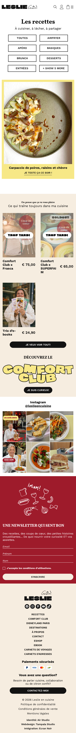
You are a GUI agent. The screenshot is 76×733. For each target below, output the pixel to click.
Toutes (22, 38)
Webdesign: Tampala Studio (38, 724)
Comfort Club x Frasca (9, 264)
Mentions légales (38, 713)
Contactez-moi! (38, 690)
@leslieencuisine (38, 406)
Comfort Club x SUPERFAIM (48, 266)
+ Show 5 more (54, 68)
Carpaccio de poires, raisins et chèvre (38, 168)
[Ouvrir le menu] (72, 7)
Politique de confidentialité (38, 704)
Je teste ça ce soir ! (38, 172)
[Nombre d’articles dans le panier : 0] (67, 7)
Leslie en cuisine (43, 699)
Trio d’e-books (9, 332)
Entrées (22, 68)
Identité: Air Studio (38, 720)
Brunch (22, 58)
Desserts (54, 58)
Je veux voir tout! (38, 344)
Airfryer (53, 38)
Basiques (54, 48)
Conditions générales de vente (38, 708)
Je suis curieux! (38, 390)
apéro (22, 48)
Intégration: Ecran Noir (38, 728)
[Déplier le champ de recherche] (55, 7)
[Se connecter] (62, 7)
